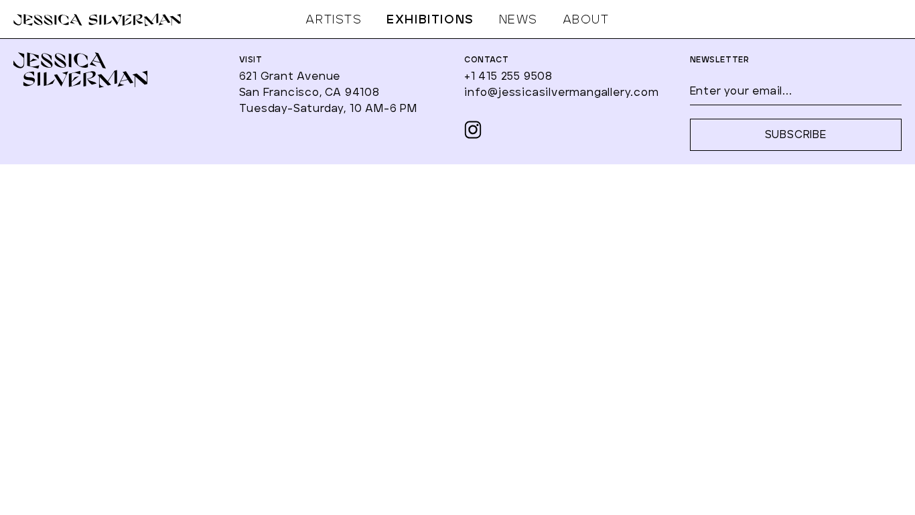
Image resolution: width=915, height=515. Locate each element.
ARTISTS (333, 20)
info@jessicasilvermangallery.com (561, 92)
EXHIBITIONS (430, 20)
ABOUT (586, 20)
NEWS (518, 20)
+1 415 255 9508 (508, 76)
